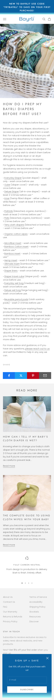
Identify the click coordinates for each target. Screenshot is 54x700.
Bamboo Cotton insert (16, 246)
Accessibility (35, 601)
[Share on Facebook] (9, 375)
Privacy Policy (10, 621)
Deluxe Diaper (11, 191)
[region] (27, 567)
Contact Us (9, 601)
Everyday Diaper (13, 177)
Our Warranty (10, 611)
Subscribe (27, 689)
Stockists (34, 611)
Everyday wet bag (14, 283)
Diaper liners (11, 270)
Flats (6, 217)
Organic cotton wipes (16, 233)
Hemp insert (10, 260)
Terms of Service (38, 597)
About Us (8, 597)
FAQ (5, 606)
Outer (7, 184)
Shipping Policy (37, 606)
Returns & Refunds (12, 616)
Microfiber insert (12, 243)
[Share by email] (45, 375)
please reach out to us (37, 348)
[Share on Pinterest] (33, 375)
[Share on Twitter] (21, 375)
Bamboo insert (12, 253)
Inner (7, 198)
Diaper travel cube (14, 276)
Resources (35, 616)
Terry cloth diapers (14, 224)
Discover (34, 621)
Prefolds (8, 211)
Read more (9, 465)
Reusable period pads (16, 299)
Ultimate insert (12, 263)
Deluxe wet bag (12, 290)
